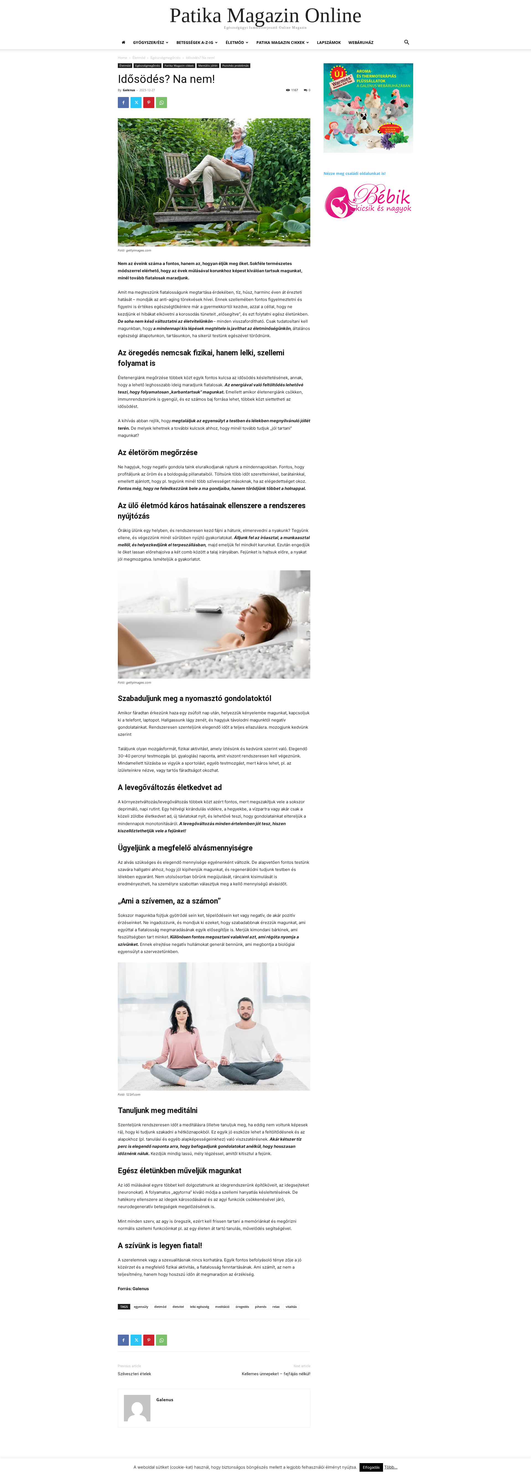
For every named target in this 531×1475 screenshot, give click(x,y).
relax (276, 1307)
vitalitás (291, 1307)
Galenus (129, 90)
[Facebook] (123, 102)
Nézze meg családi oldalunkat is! (355, 173)
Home (122, 57)
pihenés (260, 1307)
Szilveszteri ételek (134, 1373)
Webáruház (360, 42)
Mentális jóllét (208, 65)
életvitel (178, 1307)
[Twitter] (136, 102)
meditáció (222, 1307)
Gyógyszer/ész (148, 42)
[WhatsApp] (161, 102)
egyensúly (141, 1307)
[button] (406, 43)
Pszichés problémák (235, 65)
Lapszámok (329, 42)
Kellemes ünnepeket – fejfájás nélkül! (276, 1373)
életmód (160, 1307)
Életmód (235, 42)
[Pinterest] (148, 102)
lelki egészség (199, 1307)
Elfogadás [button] (371, 1467)
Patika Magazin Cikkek (280, 42)
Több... (390, 1467)
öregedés (242, 1307)
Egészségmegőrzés (165, 57)
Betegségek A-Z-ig (194, 42)
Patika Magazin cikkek (179, 65)
